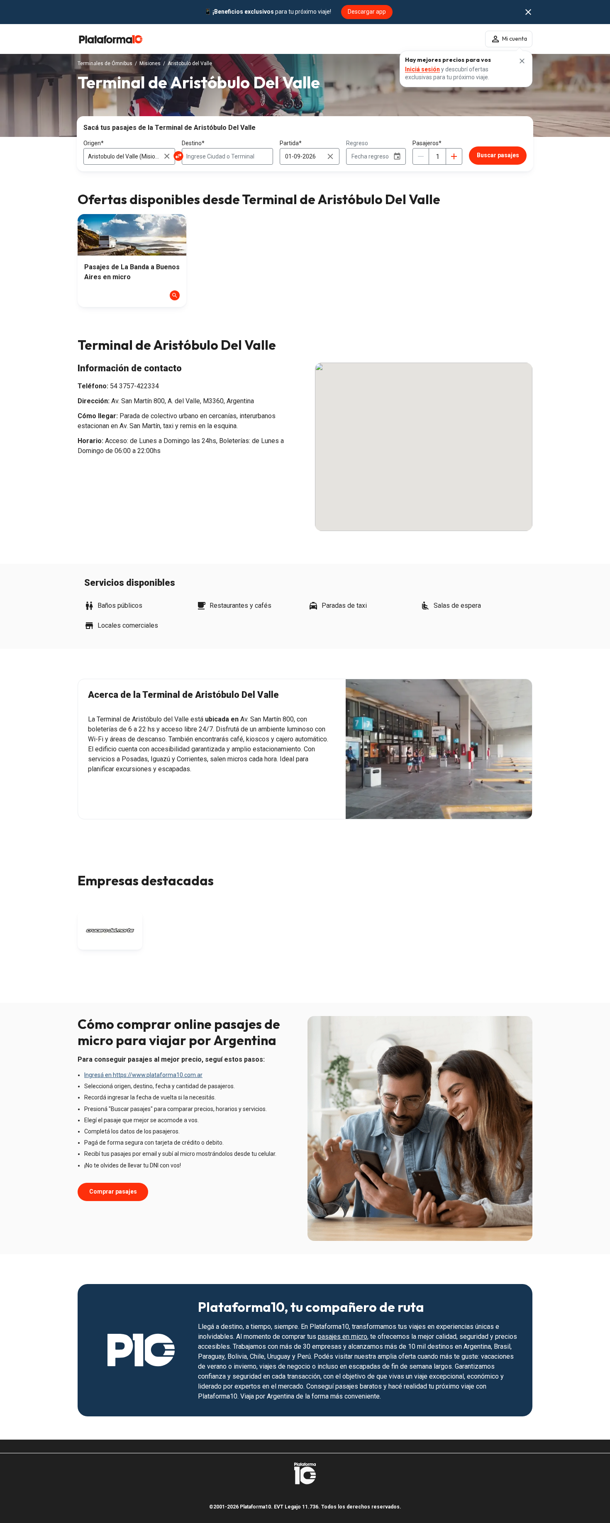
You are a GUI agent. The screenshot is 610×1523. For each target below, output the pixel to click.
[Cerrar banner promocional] (528, 12)
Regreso (357, 143)
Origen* (93, 143)
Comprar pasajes (113, 1191)
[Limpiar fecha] (330, 156)
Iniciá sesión (422, 69)
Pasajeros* (427, 143)
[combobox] (129, 156)
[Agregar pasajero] (454, 156)
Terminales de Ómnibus (105, 63)
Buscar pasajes (498, 155)
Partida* (291, 143)
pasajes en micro (342, 1336)
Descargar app (367, 11)
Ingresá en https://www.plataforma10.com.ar (143, 1075)
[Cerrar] (522, 61)
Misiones (150, 63)
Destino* (193, 143)
